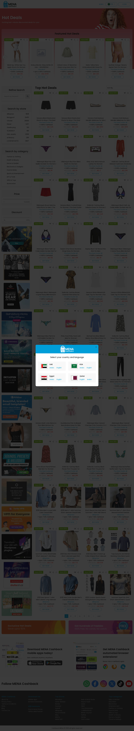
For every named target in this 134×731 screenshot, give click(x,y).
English (59, 368)
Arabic (52, 368)
